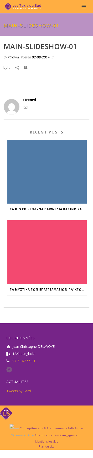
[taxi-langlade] (6, 413)
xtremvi (13, 57)
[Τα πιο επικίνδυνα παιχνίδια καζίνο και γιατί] (47, 172)
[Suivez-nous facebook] (9, 370)
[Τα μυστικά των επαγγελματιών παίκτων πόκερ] (47, 252)
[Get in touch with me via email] (25, 107)
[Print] (28, 67)
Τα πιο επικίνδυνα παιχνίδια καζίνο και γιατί (48, 209)
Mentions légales (46, 442)
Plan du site (46, 446)
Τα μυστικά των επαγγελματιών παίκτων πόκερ (48, 289)
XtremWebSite (22, 435)
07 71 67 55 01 (23, 361)
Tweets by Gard (18, 391)
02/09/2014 (41, 57)
